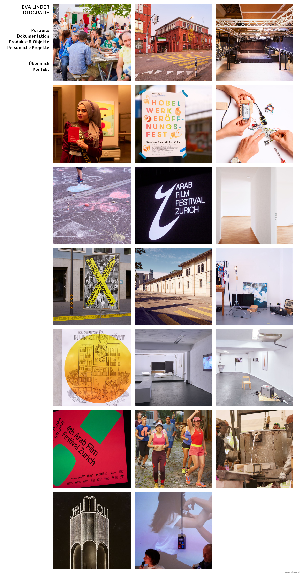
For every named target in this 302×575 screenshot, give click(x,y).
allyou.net (295, 572)
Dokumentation (33, 36)
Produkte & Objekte (29, 41)
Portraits (40, 30)
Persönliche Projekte (28, 47)
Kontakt (41, 69)
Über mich (39, 63)
